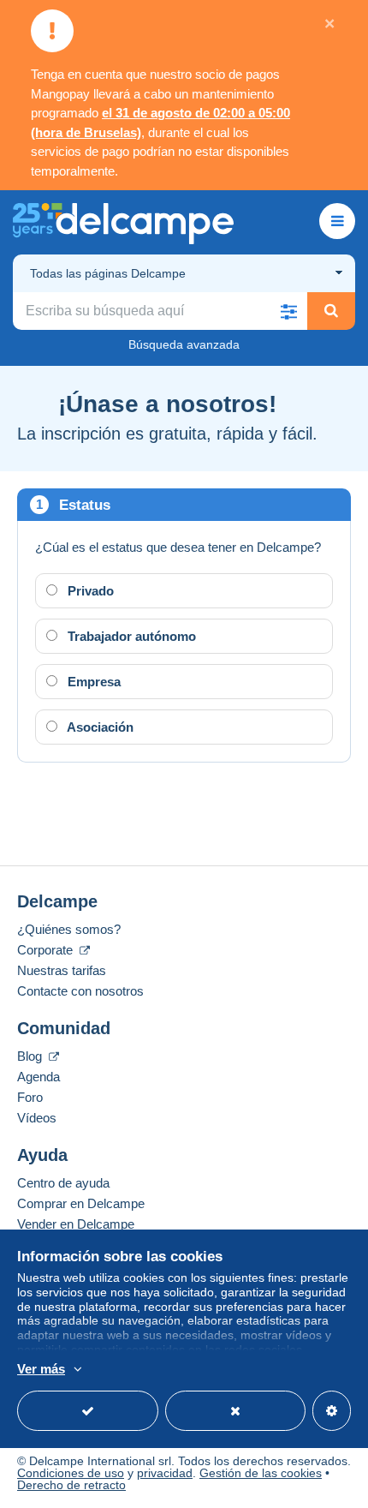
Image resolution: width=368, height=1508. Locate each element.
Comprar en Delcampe (81, 1203)
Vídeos (36, 1117)
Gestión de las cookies (260, 1473)
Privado (89, 590)
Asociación (99, 727)
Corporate (46, 949)
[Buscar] (331, 311)
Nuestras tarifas (61, 970)
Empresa (92, 681)
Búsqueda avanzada (184, 344)
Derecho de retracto (71, 1485)
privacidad (165, 1473)
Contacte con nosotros (80, 991)
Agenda (38, 1076)
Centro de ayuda (63, 1183)
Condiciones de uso (70, 1473)
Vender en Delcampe (75, 1224)
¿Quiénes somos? (69, 929)
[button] (288, 311)
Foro (30, 1097)
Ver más (41, 1368)
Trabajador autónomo (130, 636)
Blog (31, 1056)
